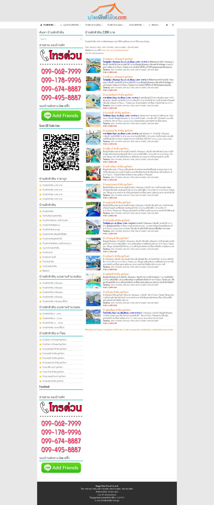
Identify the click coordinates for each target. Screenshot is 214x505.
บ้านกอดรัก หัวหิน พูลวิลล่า (53, 358)
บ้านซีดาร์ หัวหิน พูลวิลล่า (116, 148)
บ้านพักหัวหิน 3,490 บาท (52, 194)
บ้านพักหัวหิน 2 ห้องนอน (52, 283)
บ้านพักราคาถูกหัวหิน (131, 330)
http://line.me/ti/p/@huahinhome (115, 50)
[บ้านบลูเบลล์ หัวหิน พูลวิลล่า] (93, 217)
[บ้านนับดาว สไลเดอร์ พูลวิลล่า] (93, 73)
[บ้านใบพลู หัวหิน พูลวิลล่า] (93, 252)
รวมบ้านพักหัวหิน (50, 266)
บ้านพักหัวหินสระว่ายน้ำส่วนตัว (55, 220)
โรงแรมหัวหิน (48, 262)
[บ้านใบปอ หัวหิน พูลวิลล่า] (93, 306)
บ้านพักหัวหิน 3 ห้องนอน (52, 288)
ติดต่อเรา (46, 271)
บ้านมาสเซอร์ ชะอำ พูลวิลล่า (54, 376)
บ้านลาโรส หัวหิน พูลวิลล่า (53, 372)
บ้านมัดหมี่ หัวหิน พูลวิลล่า (116, 274)
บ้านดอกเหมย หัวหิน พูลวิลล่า (118, 184)
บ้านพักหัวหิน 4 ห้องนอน (52, 292)
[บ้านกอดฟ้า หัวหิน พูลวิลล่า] (93, 127)
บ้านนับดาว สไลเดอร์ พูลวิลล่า (118, 59)
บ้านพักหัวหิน (145, 330)
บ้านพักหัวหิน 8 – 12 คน (52, 318)
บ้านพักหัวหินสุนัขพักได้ (52, 239)
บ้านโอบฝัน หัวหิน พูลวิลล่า (116, 220)
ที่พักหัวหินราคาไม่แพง (93, 330)
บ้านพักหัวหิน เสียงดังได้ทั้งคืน (55, 234)
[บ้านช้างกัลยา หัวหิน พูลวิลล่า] (93, 181)
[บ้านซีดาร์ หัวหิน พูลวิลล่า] (93, 163)
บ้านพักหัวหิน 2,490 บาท (52, 185)
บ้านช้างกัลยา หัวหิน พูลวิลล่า (118, 166)
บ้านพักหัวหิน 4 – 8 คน (52, 314)
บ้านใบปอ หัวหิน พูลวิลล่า (116, 292)
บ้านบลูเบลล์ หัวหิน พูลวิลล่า (117, 202)
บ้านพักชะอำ (48, 252)
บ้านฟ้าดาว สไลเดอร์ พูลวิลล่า (118, 76)
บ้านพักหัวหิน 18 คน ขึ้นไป (53, 327)
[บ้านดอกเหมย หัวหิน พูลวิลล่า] (93, 199)
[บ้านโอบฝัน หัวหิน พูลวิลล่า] (93, 235)
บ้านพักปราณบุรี (49, 257)
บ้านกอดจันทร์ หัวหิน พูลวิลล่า (118, 94)
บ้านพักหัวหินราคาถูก (159, 330)
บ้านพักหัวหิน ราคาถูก (110, 500)
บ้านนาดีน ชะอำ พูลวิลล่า (53, 367)
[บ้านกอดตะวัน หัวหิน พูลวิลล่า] (93, 145)
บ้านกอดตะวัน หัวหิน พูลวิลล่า (118, 130)
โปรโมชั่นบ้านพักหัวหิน (52, 216)
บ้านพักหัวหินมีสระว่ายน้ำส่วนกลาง (57, 243)
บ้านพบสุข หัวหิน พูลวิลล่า (53, 381)
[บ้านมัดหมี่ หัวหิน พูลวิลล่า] (93, 288)
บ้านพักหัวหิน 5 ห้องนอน (52, 297)
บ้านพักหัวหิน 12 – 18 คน (53, 323)
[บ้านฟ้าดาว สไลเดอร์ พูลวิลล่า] (93, 91)
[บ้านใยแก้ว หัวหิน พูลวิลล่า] (93, 270)
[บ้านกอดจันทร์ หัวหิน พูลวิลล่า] (93, 109)
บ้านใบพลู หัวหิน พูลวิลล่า (116, 238)
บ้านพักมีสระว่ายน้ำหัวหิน (112, 330)
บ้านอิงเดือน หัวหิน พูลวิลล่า (117, 310)
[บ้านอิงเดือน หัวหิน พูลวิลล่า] (93, 324)
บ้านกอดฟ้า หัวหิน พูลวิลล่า (116, 112)
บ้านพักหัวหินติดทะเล (51, 225)
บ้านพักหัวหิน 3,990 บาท (52, 199)
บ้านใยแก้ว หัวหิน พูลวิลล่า (116, 256)
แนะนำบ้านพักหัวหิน (51, 248)
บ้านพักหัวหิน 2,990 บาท (52, 190)
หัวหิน (170, 330)
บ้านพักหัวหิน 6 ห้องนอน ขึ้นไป (55, 301)
